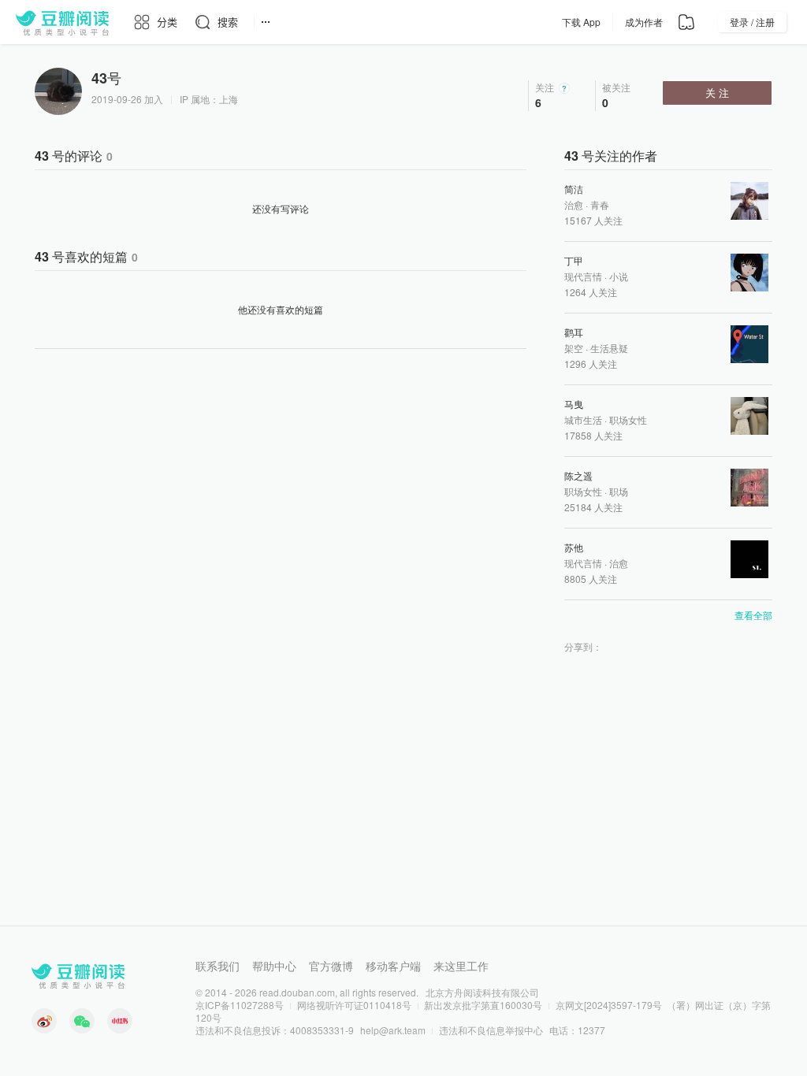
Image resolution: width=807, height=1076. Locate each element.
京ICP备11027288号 (239, 1004)
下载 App (581, 21)
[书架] (686, 22)
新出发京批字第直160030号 (483, 1004)
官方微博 (331, 966)
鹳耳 (573, 332)
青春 (599, 204)
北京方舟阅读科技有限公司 (482, 992)
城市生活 (583, 419)
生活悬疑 (609, 347)
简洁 (573, 188)
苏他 (573, 547)
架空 (573, 347)
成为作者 (644, 21)
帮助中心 (274, 966)
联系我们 (217, 966)
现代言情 (583, 276)
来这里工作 (461, 966)
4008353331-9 (322, 1030)
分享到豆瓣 (615, 647)
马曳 (573, 403)
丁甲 (573, 260)
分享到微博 (635, 647)
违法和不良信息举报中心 (491, 1030)
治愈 (573, 204)
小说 (618, 276)
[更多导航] (265, 22)
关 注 (717, 92)
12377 (591, 1030)
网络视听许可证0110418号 (354, 1004)
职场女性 (628, 419)
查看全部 (753, 614)
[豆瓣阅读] (62, 22)
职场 (618, 491)
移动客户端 (393, 966)
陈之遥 (578, 475)
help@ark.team (393, 1030)
